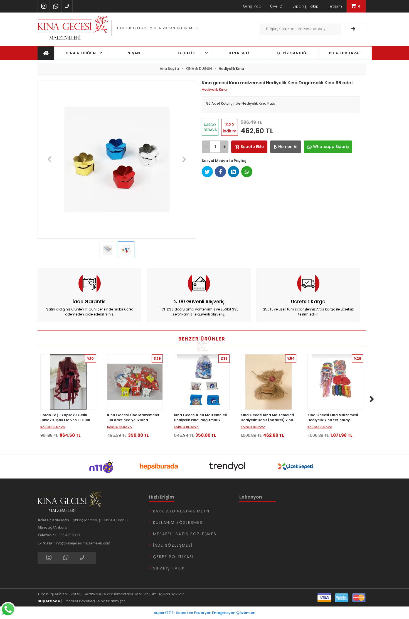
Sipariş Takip (305, 6)
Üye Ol (277, 6)
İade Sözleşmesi (173, 545)
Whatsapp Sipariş (331, 146)
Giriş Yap (252, 6)
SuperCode (49, 601)
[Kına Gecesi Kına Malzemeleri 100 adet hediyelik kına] (134, 382)
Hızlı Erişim (161, 497)
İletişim (334, 6)
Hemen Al (287, 146)
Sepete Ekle (252, 146)
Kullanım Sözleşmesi (178, 522)
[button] (49, 159)
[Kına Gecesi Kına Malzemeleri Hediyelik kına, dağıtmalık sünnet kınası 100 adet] (201, 382)
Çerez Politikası (173, 556)
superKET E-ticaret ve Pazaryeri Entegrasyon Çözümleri (204, 612)
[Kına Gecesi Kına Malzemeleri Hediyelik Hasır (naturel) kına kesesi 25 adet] (268, 382)
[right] (372, 399)
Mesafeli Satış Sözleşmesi (185, 534)
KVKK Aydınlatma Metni (182, 511)
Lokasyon (250, 497)
